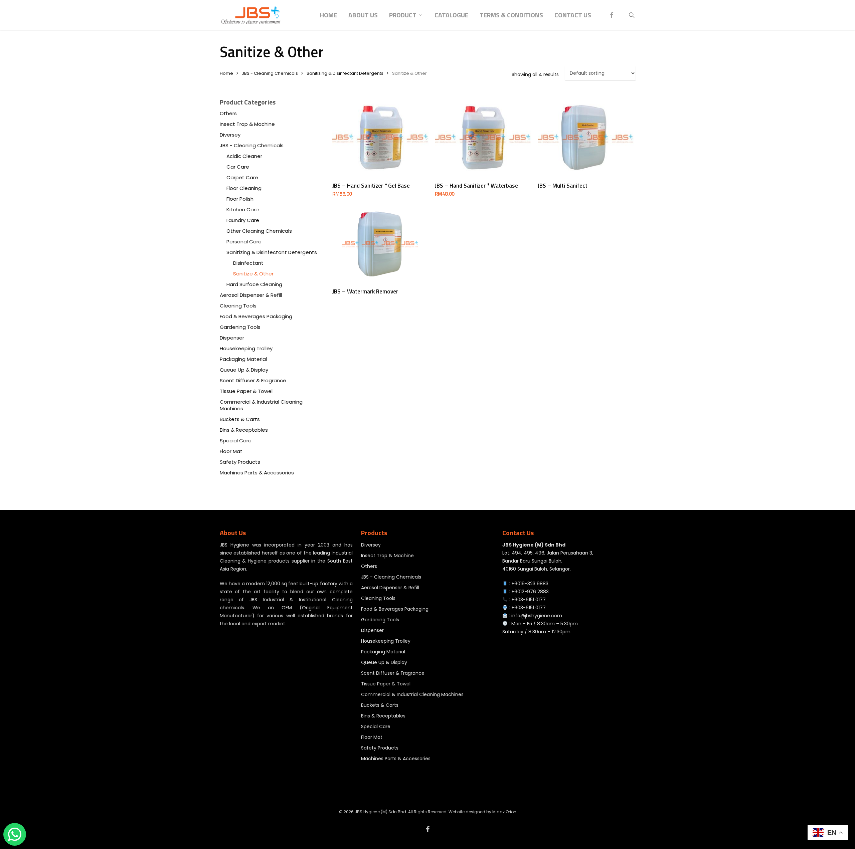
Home (226, 73)
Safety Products (240, 462)
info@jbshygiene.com (536, 615)
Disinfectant (248, 263)
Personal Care (244, 241)
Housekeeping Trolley (246, 348)
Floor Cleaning (244, 188)
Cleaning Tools (238, 305)
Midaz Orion (504, 812)
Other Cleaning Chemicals (259, 231)
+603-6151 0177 (528, 599)
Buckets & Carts (240, 419)
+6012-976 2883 (530, 591)
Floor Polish (239, 199)
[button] (842, 3)
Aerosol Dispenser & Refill (251, 295)
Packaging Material (243, 359)
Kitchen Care (242, 209)
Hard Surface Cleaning (254, 284)
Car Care (237, 167)
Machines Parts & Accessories (257, 472)
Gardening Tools (240, 327)
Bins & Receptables (244, 430)
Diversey (230, 135)
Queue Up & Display (244, 370)
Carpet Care (242, 177)
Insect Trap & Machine (247, 124)
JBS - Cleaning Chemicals (270, 73)
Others (228, 113)
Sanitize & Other (253, 273)
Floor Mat (231, 451)
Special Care (235, 440)
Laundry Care (242, 220)
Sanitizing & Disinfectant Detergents (345, 73)
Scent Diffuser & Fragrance (253, 380)
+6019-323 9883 (529, 583)
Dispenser (232, 338)
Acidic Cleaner (244, 156)
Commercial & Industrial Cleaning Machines (261, 405)
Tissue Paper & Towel (246, 391)
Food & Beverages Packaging (256, 316)
